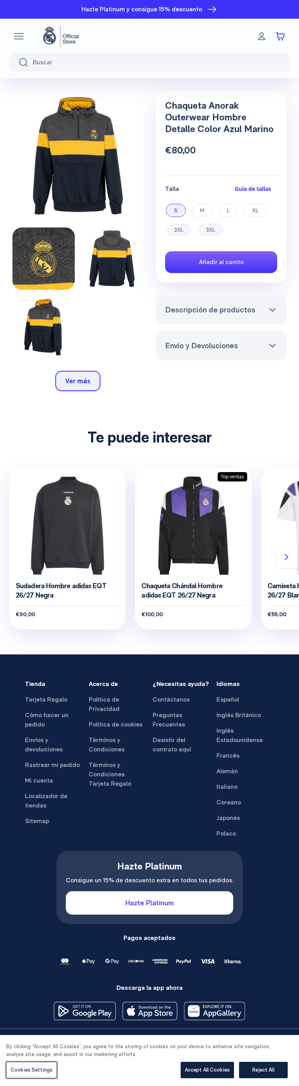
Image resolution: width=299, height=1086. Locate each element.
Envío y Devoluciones (201, 345)
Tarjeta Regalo (46, 699)
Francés (227, 755)
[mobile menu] (18, 36)
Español (227, 699)
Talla (172, 188)
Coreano (228, 802)
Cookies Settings (32, 1070)
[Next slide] (286, 557)
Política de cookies (115, 724)
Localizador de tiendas (46, 800)
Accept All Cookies (207, 1070)
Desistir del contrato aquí (172, 744)
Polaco (226, 833)
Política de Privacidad (104, 704)
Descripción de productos (210, 309)
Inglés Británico (238, 715)
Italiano (226, 786)
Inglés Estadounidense (239, 735)
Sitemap (37, 821)
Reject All (263, 1070)
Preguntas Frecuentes (169, 719)
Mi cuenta (39, 780)
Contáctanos (171, 699)
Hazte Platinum (149, 903)
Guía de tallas (253, 188)
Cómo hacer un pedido (47, 719)
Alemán (227, 771)
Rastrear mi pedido (52, 765)
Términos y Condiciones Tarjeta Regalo (110, 774)
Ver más (77, 381)
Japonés (228, 818)
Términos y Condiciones (107, 744)
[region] (149, 1060)
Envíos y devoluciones (44, 744)
